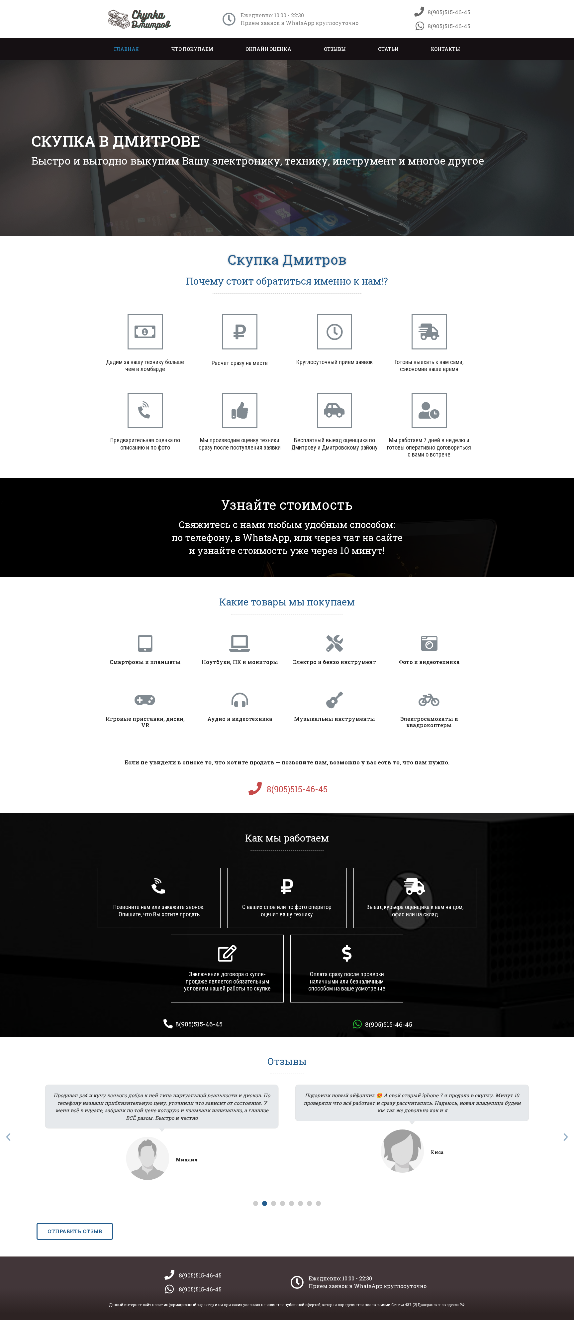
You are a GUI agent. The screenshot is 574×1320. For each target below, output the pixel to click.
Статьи (388, 49)
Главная (126, 49)
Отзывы (335, 49)
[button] (255, 1203)
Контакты (445, 49)
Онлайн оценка (268, 49)
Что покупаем (192, 49)
